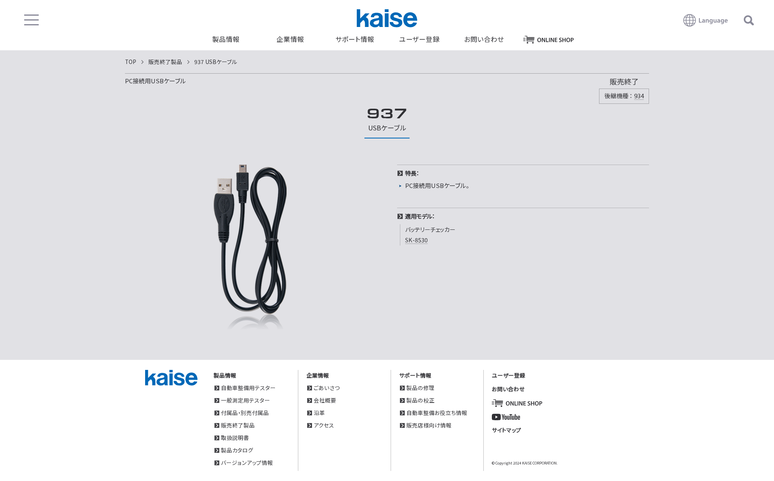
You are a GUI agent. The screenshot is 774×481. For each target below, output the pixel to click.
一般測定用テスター (245, 400)
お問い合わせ (484, 39)
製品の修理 (420, 388)
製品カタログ (237, 450)
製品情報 (225, 39)
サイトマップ (506, 430)
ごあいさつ (327, 388)
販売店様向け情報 (429, 425)
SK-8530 (416, 239)
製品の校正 (420, 400)
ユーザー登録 (419, 39)
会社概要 (325, 400)
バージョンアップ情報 (247, 462)
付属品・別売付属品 (245, 413)
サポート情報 (354, 39)
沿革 (319, 413)
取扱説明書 (235, 438)
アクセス (324, 425)
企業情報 (290, 39)
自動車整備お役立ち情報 (436, 413)
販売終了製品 (238, 425)
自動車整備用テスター (248, 388)
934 (639, 95)
